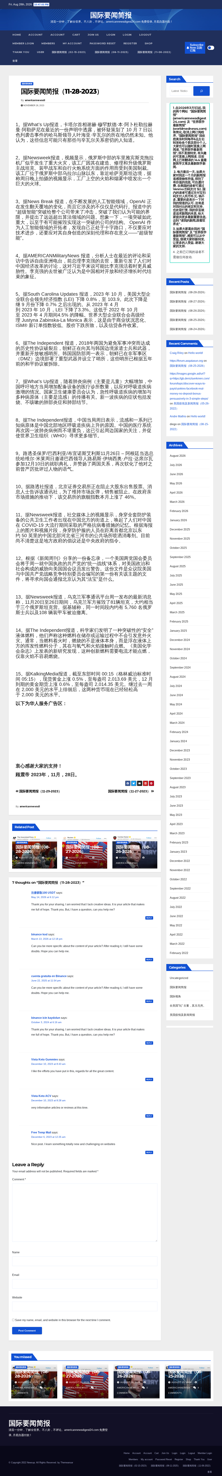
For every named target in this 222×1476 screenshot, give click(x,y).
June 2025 (176, 584)
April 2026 (176, 492)
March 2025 (177, 612)
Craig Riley (177, 352)
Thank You (20, 52)
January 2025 (178, 630)
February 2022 (179, 953)
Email (15, 1274)
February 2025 (179, 621)
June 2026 (176, 474)
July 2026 (176, 465)
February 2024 (179, 732)
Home (16, 34)
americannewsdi (35, 100)
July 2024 (176, 685)
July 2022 (176, 906)
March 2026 (177, 501)
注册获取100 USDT (43, 892)
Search (174, 79)
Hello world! (195, 352)
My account (72, 43)
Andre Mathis (178, 416)
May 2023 (176, 814)
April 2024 (176, 713)
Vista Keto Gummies (44, 1059)
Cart (76, 34)
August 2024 (178, 676)
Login (110, 34)
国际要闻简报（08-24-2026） (188, 329)
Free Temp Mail (41, 1132)
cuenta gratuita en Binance (49, 976)
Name (16, 1252)
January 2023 (178, 851)
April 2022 (176, 934)
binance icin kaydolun (45, 1017)
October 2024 (178, 658)
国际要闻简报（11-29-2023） (40, 791)
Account (35, 34)
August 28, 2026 (29, 857)
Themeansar (67, 1462)
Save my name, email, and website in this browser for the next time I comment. (63, 1320)
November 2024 (180, 649)
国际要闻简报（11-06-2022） (155, 52)
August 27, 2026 (79, 857)
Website (17, 1297)
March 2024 (177, 722)
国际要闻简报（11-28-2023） (62, 91)
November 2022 (180, 870)
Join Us (93, 34)
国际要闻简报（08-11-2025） (112, 52)
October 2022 (178, 879)
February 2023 (179, 842)
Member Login (23, 43)
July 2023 (176, 796)
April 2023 (176, 824)
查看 (15, 60)
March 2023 (177, 833)
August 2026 (178, 455)
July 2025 (176, 575)
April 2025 (176, 603)
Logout (145, 34)
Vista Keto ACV (41, 1095)
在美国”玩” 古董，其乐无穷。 (188, 1005)
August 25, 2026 (182, 1382)
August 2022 (178, 897)
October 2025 (178, 547)
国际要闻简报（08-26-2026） (133, 849)
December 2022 (180, 860)
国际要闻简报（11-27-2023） (129, 791)
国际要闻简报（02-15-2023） (69, 52)
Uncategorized (179, 978)
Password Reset (103, 43)
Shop (149, 43)
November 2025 (180, 538)
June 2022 (176, 916)
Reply (149, 918)
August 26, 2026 (129, 857)
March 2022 (177, 943)
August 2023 (178, 787)
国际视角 (175, 996)
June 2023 (176, 805)
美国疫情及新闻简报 (182, 1014)
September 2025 (180, 557)
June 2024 (176, 695)
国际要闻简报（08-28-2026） (33, 849)
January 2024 (178, 741)
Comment (19, 1179)
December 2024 (180, 639)
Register (130, 43)
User (40, 52)
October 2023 (178, 768)
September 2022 (180, 888)
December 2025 (180, 529)
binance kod (39, 934)
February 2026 (179, 511)
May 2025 (176, 593)
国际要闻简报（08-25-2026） (188, 319)
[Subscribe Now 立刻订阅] (201, 91)
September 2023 (180, 778)
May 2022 (176, 925)
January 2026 (178, 520)
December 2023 (180, 750)
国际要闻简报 (111, 15)
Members (48, 43)
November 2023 (180, 759)
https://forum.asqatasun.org (186, 360)
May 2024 (176, 704)
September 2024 (180, 667)
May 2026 (176, 483)
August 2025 (178, 566)
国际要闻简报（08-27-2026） (83, 849)
